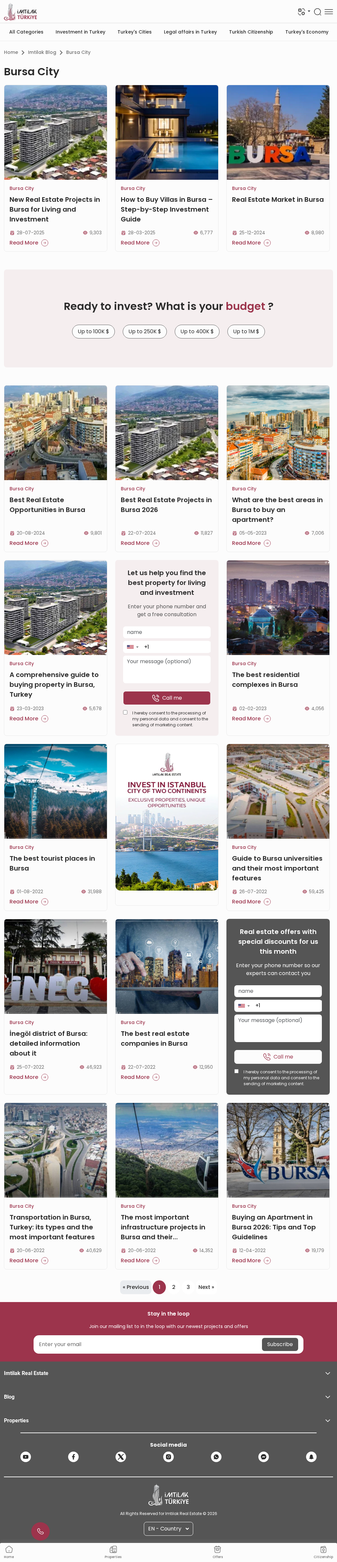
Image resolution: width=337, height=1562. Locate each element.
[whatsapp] (216, 1457)
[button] (132, 646)
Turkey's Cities (134, 32)
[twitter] (121, 1457)
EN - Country (164, 1528)
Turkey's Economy (306, 32)
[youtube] (25, 1457)
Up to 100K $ (93, 331)
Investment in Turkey (80, 32)
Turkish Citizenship (251, 32)
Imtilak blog (42, 52)
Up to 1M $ (246, 331)
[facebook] (73, 1457)
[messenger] (263, 1457)
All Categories (26, 32)
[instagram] (168, 1457)
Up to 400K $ (197, 331)
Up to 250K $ (144, 331)
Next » (206, 1287)
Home (11, 52)
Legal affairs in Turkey (190, 32)
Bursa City (78, 52)
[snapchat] (311, 1457)
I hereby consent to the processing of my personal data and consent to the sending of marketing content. (170, 719)
